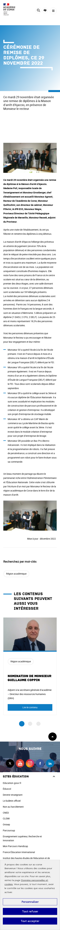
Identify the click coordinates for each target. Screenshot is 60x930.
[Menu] (53, 10)
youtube (20, 763)
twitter (10, 763)
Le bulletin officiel (11, 800)
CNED (6, 812)
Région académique (16, 573)
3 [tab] (38, 724)
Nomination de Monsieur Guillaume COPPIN (29, 678)
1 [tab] (21, 723)
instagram (30, 763)
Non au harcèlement (13, 806)
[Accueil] (12, 9)
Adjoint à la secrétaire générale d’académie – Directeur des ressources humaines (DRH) (30, 694)
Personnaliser (30, 902)
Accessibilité (45, 10)
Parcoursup (9, 830)
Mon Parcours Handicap (15, 846)
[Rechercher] (38, 10)
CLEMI (6, 818)
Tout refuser (30, 911)
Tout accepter (30, 921)
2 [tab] (30, 724)
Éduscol (7, 788)
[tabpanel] (30, 666)
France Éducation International (19, 852)
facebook (40, 763)
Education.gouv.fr (12, 783)
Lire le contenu (30, 707)
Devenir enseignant (12, 794)
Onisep (6, 824)
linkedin (50, 763)
